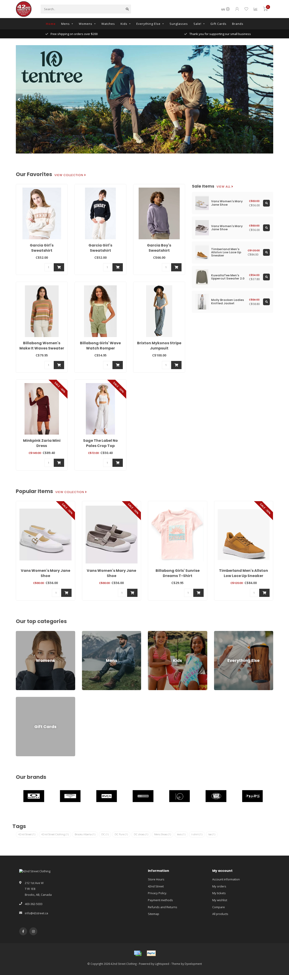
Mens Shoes (162, 834)
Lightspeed (162, 964)
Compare (218, 907)
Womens (85, 24)
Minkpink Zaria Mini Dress (42, 443)
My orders (219, 886)
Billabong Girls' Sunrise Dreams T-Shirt (178, 573)
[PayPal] (151, 953)
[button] (19, 99)
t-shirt (196, 834)
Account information (226, 879)
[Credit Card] (137, 953)
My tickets (219, 893)
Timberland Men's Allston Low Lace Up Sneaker (243, 573)
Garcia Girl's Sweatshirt (42, 248)
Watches (108, 24)
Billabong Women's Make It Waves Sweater (41, 345)
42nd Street (26, 834)
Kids (124, 24)
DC (105, 834)
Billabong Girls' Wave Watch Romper (100, 345)
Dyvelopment (193, 964)
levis (181, 834)
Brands (237, 24)
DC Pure (121, 834)
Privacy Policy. (157, 893)
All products (220, 914)
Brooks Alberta (85, 834)
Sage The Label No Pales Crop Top (100, 443)
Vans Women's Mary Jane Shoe (45, 573)
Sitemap (153, 914)
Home (51, 24)
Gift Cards (218, 24)
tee (211, 834)
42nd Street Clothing (55, 834)
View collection (69, 175)
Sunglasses (179, 24)
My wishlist (219, 900)
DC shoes (141, 834)
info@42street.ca (36, 913)
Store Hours (156, 879)
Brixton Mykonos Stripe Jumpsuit (159, 345)
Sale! (197, 24)
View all (224, 186)
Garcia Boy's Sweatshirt (159, 248)
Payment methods (160, 900)
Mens (65, 24)
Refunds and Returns (162, 907)
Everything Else (148, 24)
